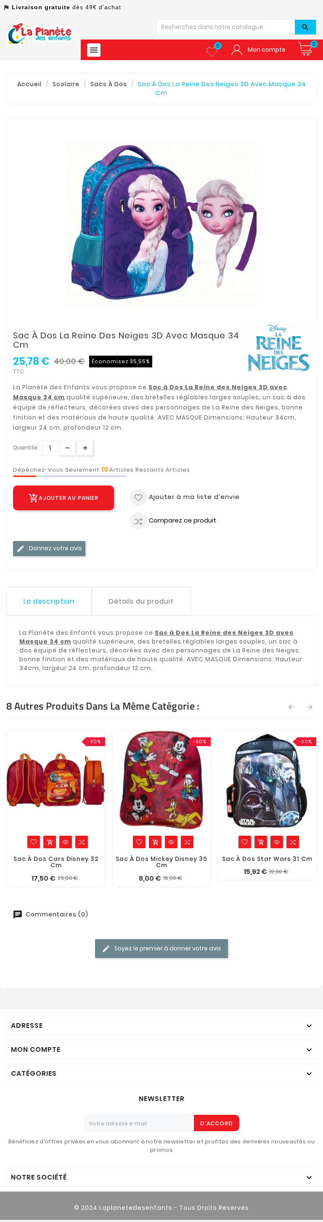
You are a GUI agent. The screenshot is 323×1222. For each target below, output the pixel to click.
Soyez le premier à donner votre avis (167, 948)
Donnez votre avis (55, 548)
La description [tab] (49, 601)
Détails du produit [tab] (141, 601)
